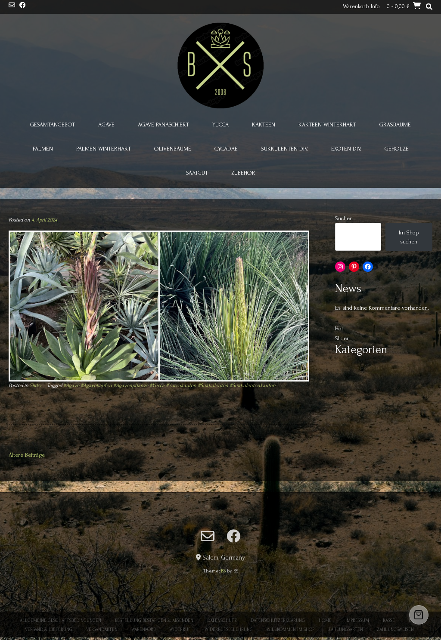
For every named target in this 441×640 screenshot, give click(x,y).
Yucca (220, 124)
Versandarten (102, 629)
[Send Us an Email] (12, 6)
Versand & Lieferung (48, 629)
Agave (106, 124)
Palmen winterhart (103, 148)
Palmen (43, 148)
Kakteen (263, 124)
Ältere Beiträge (27, 455)
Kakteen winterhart (327, 124)
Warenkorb (143, 629)
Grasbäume (395, 124)
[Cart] (419, 615)
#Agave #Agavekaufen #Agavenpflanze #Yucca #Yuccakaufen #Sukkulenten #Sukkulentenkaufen (169, 385)
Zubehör (243, 172)
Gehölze (397, 148)
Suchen (344, 218)
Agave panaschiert (163, 124)
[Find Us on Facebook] (22, 6)
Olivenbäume (172, 148)
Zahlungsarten (345, 629)
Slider (36, 385)
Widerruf (180, 629)
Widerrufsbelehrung (229, 629)
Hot (339, 328)
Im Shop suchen (409, 237)
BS (223, 571)
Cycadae (226, 148)
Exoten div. (346, 148)
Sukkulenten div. (284, 148)
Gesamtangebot (52, 124)
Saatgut (197, 172)
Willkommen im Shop (290, 629)
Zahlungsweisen (395, 629)
